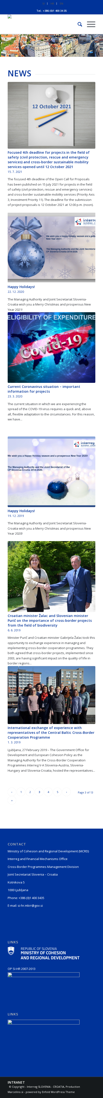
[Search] (77, 24)
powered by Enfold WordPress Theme (50, 1092)
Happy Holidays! (21, 286)
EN (61, 3)
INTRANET (16, 1082)
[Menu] (88, 24)
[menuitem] (43, 3)
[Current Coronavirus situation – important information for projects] (51, 347)
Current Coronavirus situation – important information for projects (44, 389)
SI (43, 3)
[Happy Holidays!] (51, 247)
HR (52, 3)
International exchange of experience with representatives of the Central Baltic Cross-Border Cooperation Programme (51, 732)
